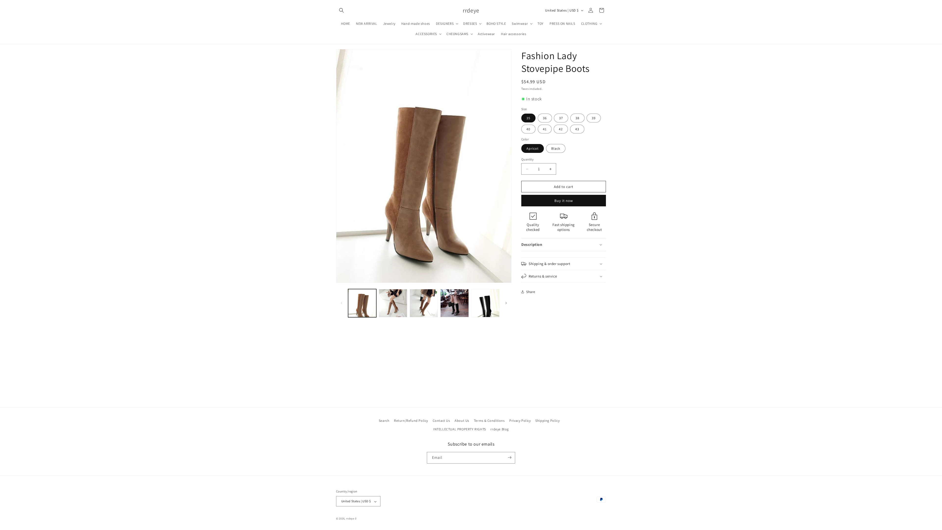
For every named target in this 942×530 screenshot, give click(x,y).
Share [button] (530, 292)
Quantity (527, 159)
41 (545, 129)
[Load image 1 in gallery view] (362, 303)
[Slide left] (341, 303)
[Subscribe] (509, 457)
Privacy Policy (520, 420)
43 (577, 129)
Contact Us (441, 420)
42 (561, 129)
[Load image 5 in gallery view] (485, 303)
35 (528, 118)
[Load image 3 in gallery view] (424, 303)
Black (555, 148)
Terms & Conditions (489, 420)
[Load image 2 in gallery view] (393, 303)
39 (594, 118)
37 (561, 118)
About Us (462, 420)
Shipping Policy (547, 420)
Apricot (532, 148)
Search (384, 420)
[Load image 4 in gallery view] (454, 303)
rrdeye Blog (499, 429)
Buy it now (563, 200)
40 (528, 129)
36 (545, 118)
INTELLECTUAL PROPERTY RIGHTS (459, 429)
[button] (341, 10)
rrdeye (350, 518)
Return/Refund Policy (411, 420)
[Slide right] (506, 303)
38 (577, 118)
